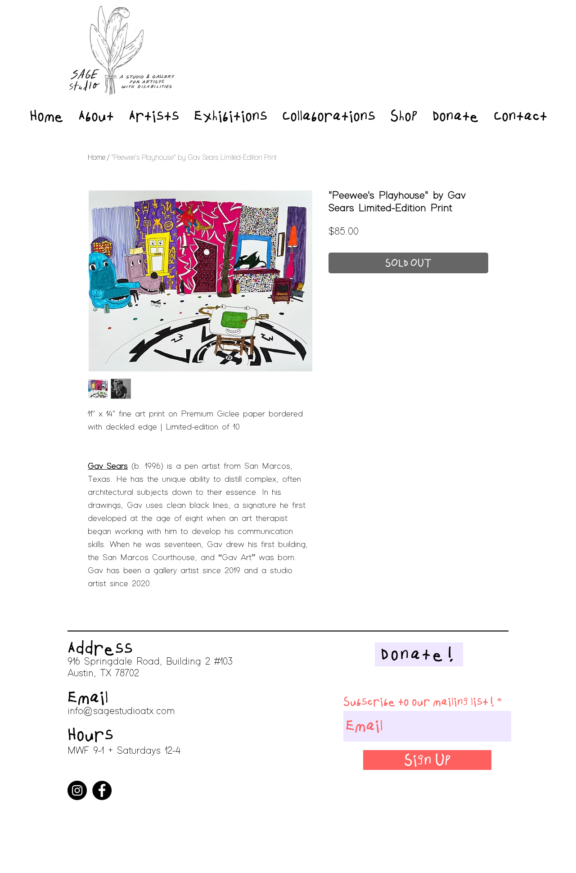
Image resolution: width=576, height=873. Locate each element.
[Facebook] (102, 790)
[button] (556, 111)
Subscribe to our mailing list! (418, 702)
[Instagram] (77, 790)
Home (96, 157)
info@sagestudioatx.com (121, 711)
